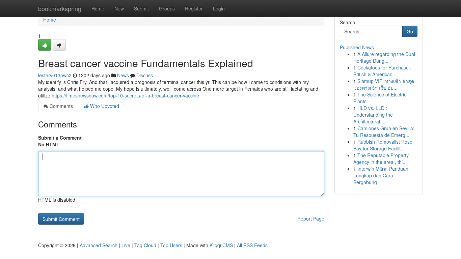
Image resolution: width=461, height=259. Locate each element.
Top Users (171, 245)
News (123, 75)
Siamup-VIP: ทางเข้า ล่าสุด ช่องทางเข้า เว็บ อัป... (383, 84)
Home (97, 8)
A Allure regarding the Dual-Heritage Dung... (385, 57)
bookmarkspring (59, 8)
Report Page (310, 218)
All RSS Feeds (252, 245)
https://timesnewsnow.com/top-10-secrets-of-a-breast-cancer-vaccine (125, 95)
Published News (357, 47)
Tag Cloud (145, 245)
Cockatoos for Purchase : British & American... (382, 71)
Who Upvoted (104, 106)
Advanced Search (98, 245)
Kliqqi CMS (221, 245)
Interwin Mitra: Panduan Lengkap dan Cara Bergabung (380, 175)
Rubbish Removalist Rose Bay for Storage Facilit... (382, 145)
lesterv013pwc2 (55, 75)
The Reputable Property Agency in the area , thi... (381, 158)
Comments (60, 106)
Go (410, 31)
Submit (141, 8)
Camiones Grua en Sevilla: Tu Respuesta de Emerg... (383, 131)
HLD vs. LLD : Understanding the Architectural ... (373, 115)
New (119, 8)
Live (125, 245)
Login (219, 8)
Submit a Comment (60, 137)
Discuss (144, 75)
